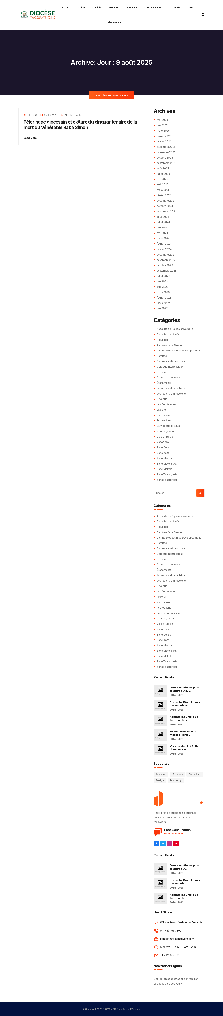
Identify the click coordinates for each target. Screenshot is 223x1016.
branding (161, 774)
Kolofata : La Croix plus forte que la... (184, 896)
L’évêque (162, 399)
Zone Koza (163, 452)
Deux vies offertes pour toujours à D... (184, 867)
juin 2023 (162, 281)
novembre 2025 (166, 152)
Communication (153, 7)
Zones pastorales (167, 479)
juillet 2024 (163, 222)
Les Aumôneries (166, 404)
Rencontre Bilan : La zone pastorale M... (185, 881)
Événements (164, 382)
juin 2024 (162, 227)
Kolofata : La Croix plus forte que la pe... (184, 718)
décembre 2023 (166, 254)
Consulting (195, 774)
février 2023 (164, 297)
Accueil (64, 7)
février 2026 (164, 136)
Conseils (132, 7)
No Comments (73, 115)
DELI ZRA (32, 115)
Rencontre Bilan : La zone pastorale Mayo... (185, 704)
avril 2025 (162, 184)
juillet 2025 (163, 173)
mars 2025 (163, 189)
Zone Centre (164, 447)
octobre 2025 (165, 157)
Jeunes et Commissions (171, 393)
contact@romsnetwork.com (177, 938)
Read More (30, 137)
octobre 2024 (165, 206)
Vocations (163, 442)
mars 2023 (163, 292)
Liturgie (161, 409)
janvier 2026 (164, 141)
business (177, 774)
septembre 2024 (166, 211)
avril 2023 (162, 286)
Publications (164, 420)
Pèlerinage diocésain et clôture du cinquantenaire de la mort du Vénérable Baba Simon (80, 124)
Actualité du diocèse (169, 334)
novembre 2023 (166, 260)
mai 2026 (162, 119)
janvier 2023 (164, 303)
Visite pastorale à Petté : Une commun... (185, 748)
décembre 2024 (166, 200)
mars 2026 (163, 130)
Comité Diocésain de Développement (179, 350)
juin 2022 (162, 308)
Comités (97, 7)
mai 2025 (162, 179)
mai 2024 (162, 232)
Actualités (174, 7)
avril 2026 (162, 125)
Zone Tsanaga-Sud (168, 474)
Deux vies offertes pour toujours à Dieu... (184, 689)
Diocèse (80, 7)
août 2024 (163, 216)
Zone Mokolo (164, 469)
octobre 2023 (165, 265)
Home (97, 95)
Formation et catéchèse (171, 388)
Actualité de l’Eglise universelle (175, 328)
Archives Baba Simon (169, 345)
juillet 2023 (163, 276)
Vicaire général (165, 431)
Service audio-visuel (168, 425)
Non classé (163, 415)
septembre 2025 (166, 163)
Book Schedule (173, 833)
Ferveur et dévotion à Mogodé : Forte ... (183, 733)
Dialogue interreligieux (170, 366)
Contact (191, 7)
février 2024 (164, 243)
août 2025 (163, 168)
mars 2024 (163, 238)
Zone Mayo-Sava (167, 463)
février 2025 (164, 195)
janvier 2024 (164, 249)
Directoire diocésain (169, 377)
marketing (176, 780)
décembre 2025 (166, 146)
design (160, 780)
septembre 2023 (166, 270)
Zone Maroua (165, 458)
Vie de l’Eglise (165, 436)
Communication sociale (171, 361)
